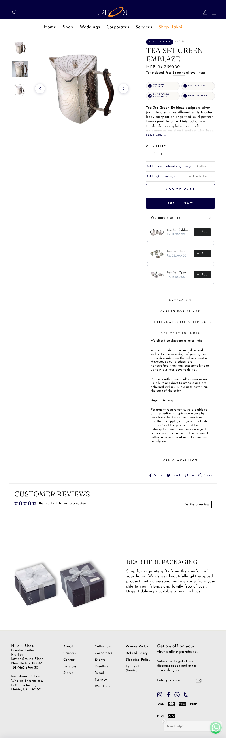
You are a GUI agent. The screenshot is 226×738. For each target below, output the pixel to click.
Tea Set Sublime (178, 230)
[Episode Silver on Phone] (185, 694)
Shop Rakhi (170, 27)
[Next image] (124, 89)
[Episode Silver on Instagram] (159, 694)
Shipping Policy (138, 660)
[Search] (13, 12)
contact (185, 433)
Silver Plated (159, 42)
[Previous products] (200, 218)
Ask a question (180, 460)
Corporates (117, 27)
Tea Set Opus (176, 272)
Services (144, 27)
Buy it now (180, 203)
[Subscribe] (199, 680)
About (68, 646)
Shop (68, 27)
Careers (69, 653)
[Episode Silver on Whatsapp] (177, 694)
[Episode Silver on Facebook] (168, 694)
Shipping (179, 72)
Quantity (156, 146)
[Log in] (204, 12)
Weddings (90, 27)
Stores (68, 673)
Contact (69, 660)
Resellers (102, 666)
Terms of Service (132, 668)
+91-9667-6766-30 (24, 668)
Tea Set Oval (176, 251)
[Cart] (212, 12)
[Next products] (210, 218)
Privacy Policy (137, 646)
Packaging (180, 300)
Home (50, 27)
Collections (103, 646)
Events (100, 660)
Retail (99, 673)
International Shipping (180, 322)
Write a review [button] (197, 504)
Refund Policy (137, 653)
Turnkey (101, 679)
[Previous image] (40, 89)
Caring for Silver (180, 311)
